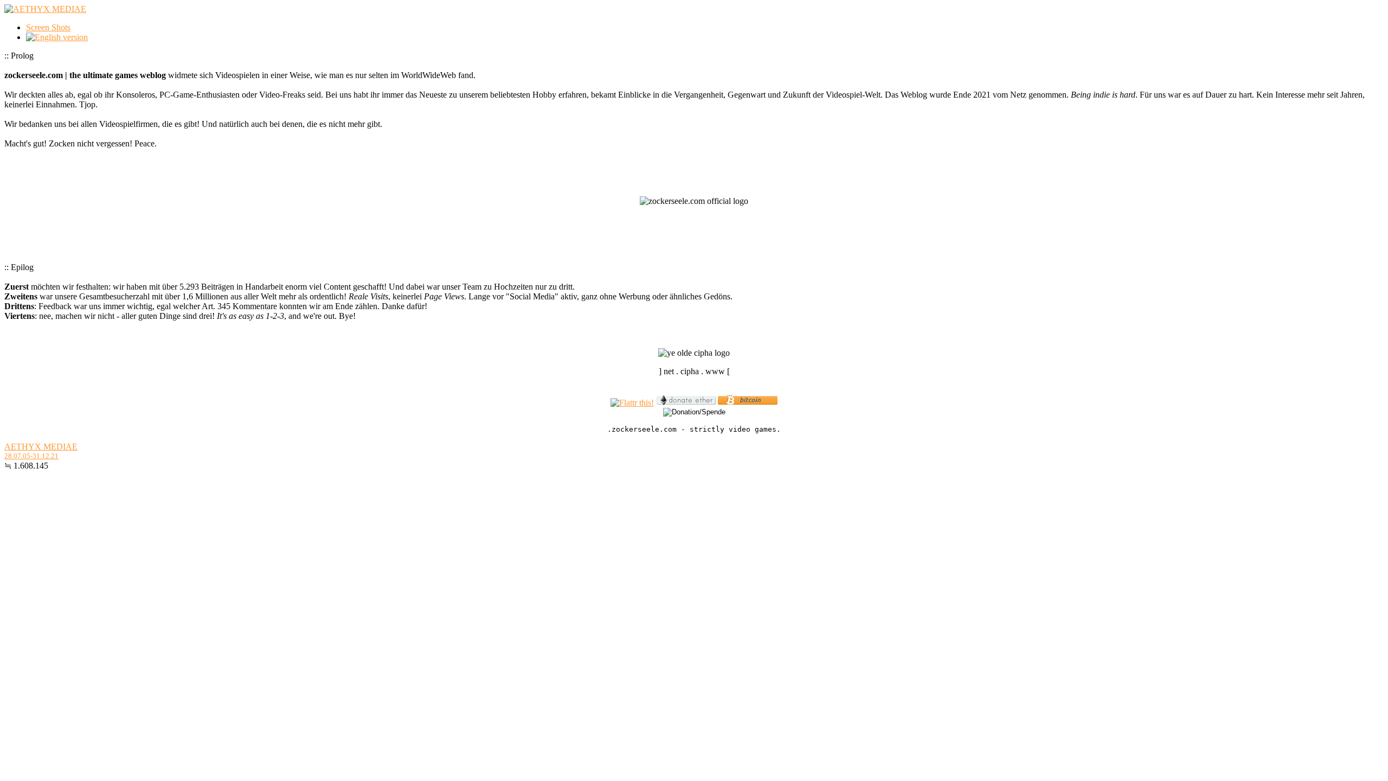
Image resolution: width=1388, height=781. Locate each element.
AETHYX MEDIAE (41, 446)
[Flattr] (632, 402)
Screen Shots (48, 27)
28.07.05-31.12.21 (31, 456)
